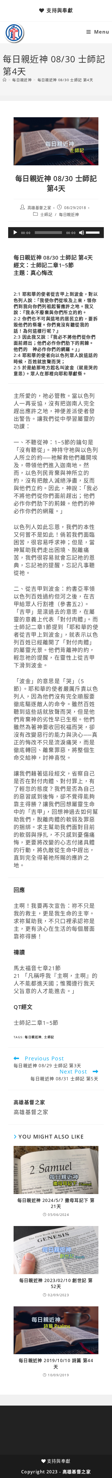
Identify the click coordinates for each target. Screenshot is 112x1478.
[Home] (5, 79)
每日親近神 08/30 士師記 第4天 (66, 79)
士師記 (46, 214)
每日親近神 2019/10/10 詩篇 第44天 (56, 1363)
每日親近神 (69, 214)
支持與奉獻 (59, 10)
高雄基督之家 (39, 207)
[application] (56, 232)
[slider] (93, 232)
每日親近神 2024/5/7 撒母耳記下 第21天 (56, 1203)
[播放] (15, 232)
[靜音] (81, 232)
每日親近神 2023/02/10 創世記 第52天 (56, 1283)
